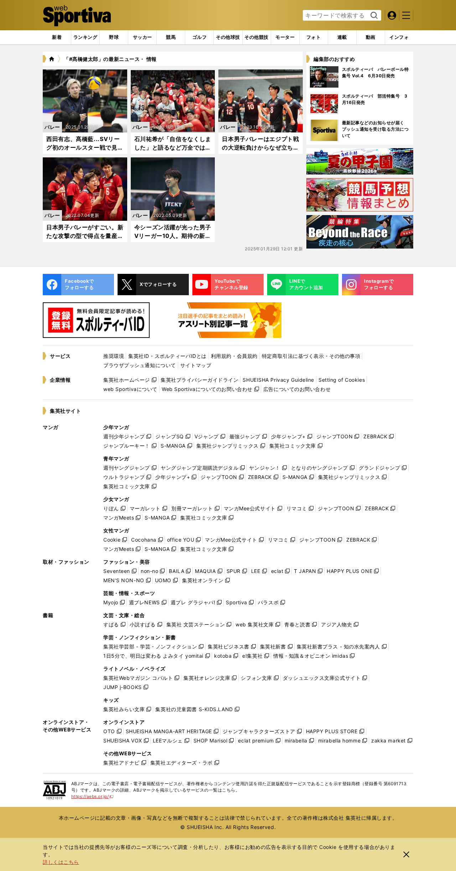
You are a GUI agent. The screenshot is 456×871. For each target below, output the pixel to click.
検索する (373, 15)
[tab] (114, 37)
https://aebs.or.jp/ (92, 796)
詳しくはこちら (61, 862)
